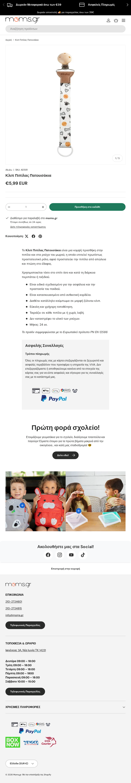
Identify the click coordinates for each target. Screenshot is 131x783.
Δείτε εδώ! (63, 455)
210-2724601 (13, 601)
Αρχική (8, 40)
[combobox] (65, 28)
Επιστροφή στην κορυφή (65, 568)
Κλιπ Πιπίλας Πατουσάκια (27, 40)
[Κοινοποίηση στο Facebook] (33, 236)
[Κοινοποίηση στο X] (26, 236)
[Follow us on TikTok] (82, 554)
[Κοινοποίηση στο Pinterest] (40, 236)
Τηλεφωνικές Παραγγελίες (25, 625)
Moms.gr (17, 774)
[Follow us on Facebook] (48, 554)
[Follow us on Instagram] (59, 554)
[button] (116, 20)
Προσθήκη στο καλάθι (87, 206)
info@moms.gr (14, 615)
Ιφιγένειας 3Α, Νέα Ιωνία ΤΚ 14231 (25, 650)
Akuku (8, 169)
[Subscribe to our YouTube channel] (71, 554)
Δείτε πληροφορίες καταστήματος (28, 226)
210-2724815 (13, 608)
